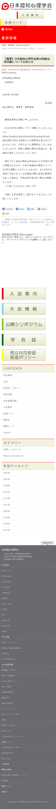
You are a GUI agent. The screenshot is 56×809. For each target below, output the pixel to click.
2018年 (6, 524)
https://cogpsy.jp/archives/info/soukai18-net (26, 136)
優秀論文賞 (6, 626)
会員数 (4, 609)
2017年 (6, 530)
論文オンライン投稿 (10, 714)
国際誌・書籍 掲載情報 (12, 648)
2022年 (6, 498)
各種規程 (5, 593)
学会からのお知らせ (9, 72)
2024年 (6, 485)
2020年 (6, 511)
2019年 (6, 517)
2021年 (6, 505)
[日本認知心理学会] (28, 7)
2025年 (6, 479)
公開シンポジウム (12, 449)
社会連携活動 (10, 401)
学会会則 (5, 587)
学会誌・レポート (12, 388)
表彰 (4, 615)
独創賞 (4, 631)
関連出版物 (6, 769)
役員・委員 (6, 604)
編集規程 (5, 698)
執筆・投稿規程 (8, 676)
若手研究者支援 (8, 659)
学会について (7, 571)
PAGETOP (47, 543)
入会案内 (7, 407)
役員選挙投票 (7, 753)
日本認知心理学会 (24, 802)
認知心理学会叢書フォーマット (15, 775)
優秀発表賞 (6, 620)
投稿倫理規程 (7, 692)
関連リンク (8, 426)
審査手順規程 (7, 703)
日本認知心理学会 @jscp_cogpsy (17, 234)
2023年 (6, 492)
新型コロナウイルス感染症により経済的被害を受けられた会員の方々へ (41, 222)
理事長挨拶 (6, 576)
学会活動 (7, 394)
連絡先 (6, 420)
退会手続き (6, 758)
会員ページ (8, 413)
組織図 (4, 598)
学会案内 (7, 375)
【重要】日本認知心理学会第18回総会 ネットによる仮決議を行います (14, 222)
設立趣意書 (6, 582)
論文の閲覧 (6, 687)
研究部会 (5, 653)
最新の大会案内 (8, 725)
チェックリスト (8, 709)
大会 (5, 382)
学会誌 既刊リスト (10, 681)
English (7, 432)
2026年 (6, 473)
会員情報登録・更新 (10, 747)
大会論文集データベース (12, 736)
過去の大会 (6, 731)
